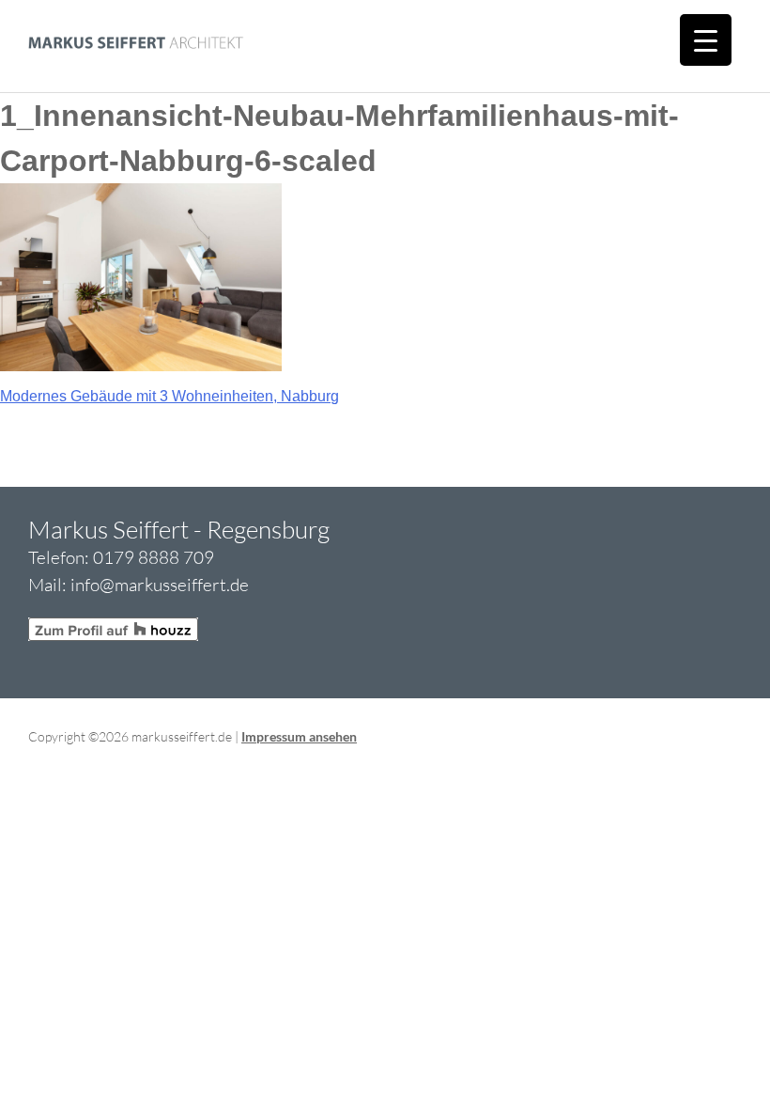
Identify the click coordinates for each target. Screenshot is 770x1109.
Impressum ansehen (299, 736)
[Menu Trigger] (706, 40)
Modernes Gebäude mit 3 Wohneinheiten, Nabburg (169, 396)
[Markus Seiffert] (122, 80)
